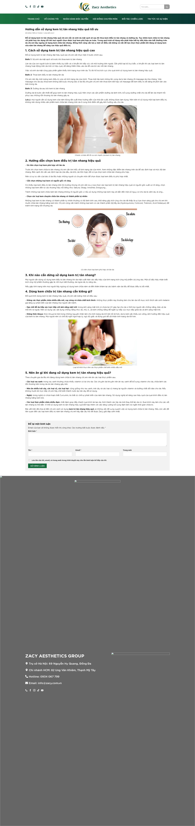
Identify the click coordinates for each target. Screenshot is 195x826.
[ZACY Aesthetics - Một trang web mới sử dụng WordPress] (97, 6)
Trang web (127, 450)
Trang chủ (33, 18)
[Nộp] (167, 7)
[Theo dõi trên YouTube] (42, 6)
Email (78, 450)
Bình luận (32, 431)
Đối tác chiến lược (132, 18)
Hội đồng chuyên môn (105, 18)
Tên (30, 450)
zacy (52, 33)
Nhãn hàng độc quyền (75, 18)
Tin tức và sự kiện (158, 18)
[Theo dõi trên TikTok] (38, 6)
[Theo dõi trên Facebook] (30, 6)
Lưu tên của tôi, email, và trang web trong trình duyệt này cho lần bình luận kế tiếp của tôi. (69, 460)
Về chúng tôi (51, 18)
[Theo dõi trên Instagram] (34, 6)
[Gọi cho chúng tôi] (26, 6)
